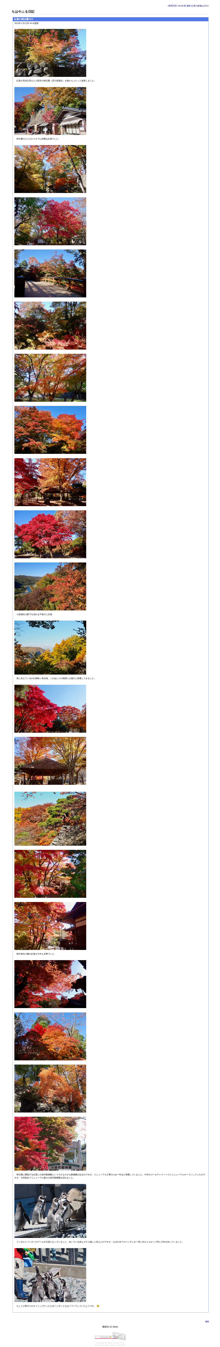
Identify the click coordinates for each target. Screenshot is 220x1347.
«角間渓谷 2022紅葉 (176, 5)
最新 (188, 5)
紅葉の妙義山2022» (200, 5)
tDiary (110, 1343)
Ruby (107, 1345)
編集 (207, 1321)
